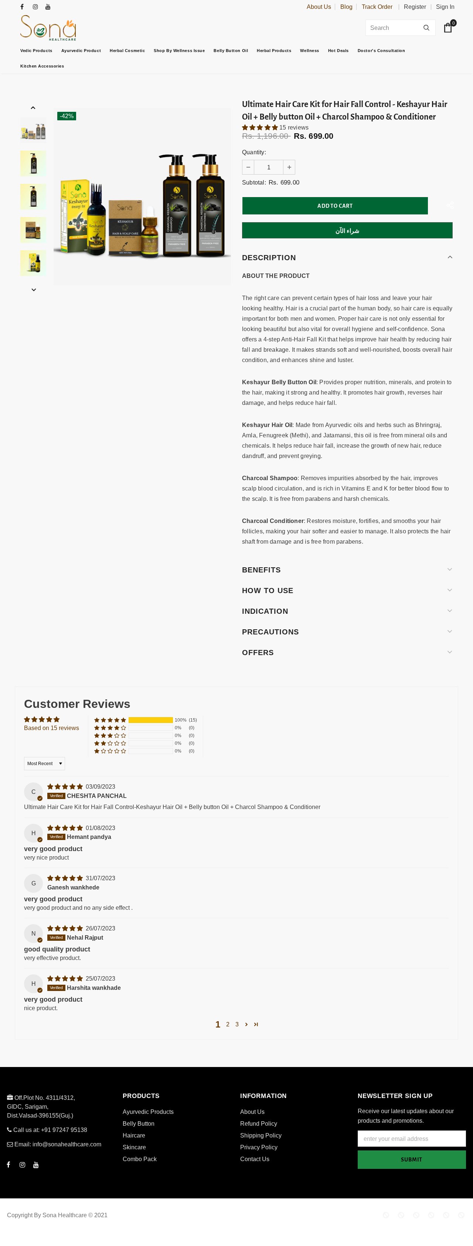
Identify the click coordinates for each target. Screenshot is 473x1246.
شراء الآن (348, 231)
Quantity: (254, 152)
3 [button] (237, 1024)
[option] (142, 196)
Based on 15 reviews (51, 728)
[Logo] (66, 28)
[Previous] (33, 107)
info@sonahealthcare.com (67, 1144)
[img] (65, 787)
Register (415, 7)
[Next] (33, 289)
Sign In (445, 7)
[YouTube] (50, 7)
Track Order (377, 7)
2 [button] (227, 1024)
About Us (319, 7)
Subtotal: (254, 182)
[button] (260, 127)
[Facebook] (25, 7)
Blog (346, 7)
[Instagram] (37, 7)
